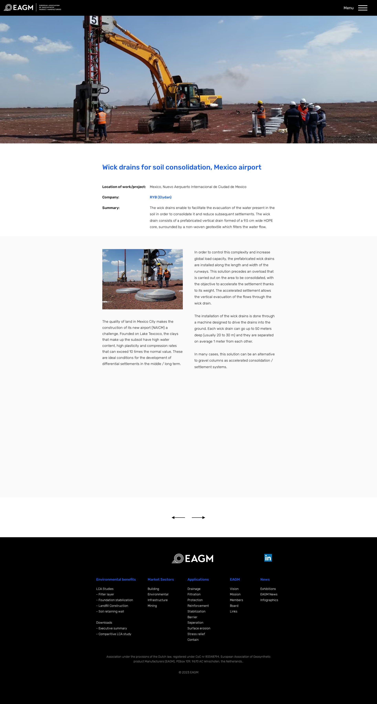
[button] (362, 7)
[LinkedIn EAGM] (268, 558)
